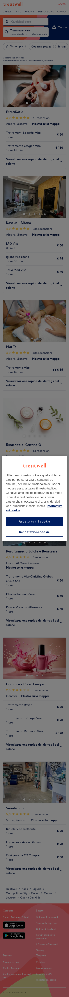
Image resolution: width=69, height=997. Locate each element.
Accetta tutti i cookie (34, 521)
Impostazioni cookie (34, 532)
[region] (34, 498)
